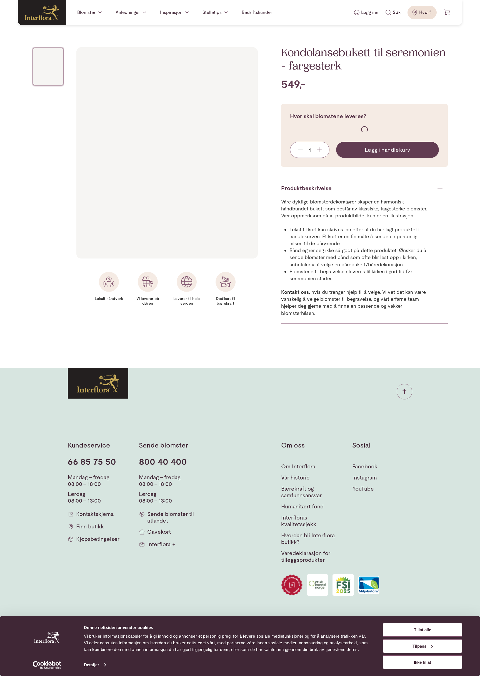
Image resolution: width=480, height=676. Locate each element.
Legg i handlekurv (388, 150)
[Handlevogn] (447, 12)
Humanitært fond (302, 506)
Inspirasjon (171, 12)
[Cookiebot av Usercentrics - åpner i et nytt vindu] (47, 665)
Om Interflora (298, 466)
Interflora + (161, 544)
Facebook (365, 466)
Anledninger (128, 12)
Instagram (364, 477)
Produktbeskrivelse (306, 188)
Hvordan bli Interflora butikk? (308, 538)
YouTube (363, 489)
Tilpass (419, 646)
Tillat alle (422, 629)
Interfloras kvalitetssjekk (298, 521)
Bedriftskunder (257, 12)
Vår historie (295, 477)
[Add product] (319, 149)
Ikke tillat (422, 662)
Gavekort (159, 532)
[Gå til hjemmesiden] (42, 12)
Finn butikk (90, 526)
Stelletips (212, 12)
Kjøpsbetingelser (97, 539)
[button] (404, 391)
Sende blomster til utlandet (170, 517)
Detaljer (91, 664)
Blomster (86, 12)
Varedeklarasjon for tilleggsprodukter (305, 556)
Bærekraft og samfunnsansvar (301, 492)
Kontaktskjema (95, 514)
